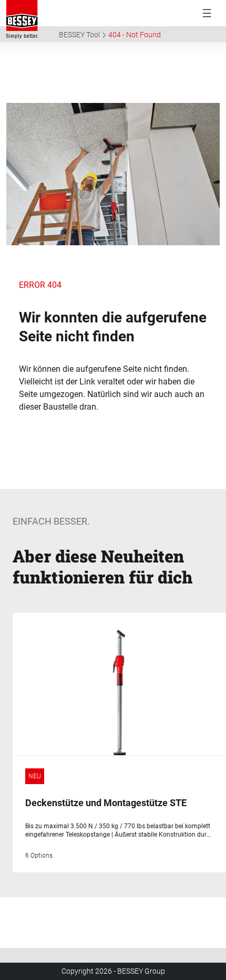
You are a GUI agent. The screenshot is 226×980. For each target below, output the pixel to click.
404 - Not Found (134, 34)
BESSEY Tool (79, 34)
